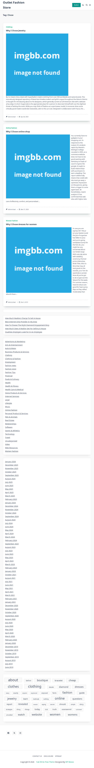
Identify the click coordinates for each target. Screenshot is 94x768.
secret (52, 704)
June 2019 (9, 667)
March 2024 (10, 537)
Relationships (10, 424)
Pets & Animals (11, 417)
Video (7, 444)
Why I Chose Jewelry (15, 30)
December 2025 (11, 465)
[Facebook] (8, 733)
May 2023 (9, 557)
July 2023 (8, 551)
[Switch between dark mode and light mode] (83, 5)
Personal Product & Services (16, 413)
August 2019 (10, 660)
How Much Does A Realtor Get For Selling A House (25, 328)
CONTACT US (37, 756)
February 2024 (11, 540)
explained (34, 693)
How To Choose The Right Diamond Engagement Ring (27, 325)
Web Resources (11, 448)
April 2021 (9, 592)
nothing (46, 699)
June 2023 (9, 554)
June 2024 (9, 527)
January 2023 (10, 571)
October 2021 (10, 575)
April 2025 (9, 492)
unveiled (9, 715)
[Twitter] (14, 733)
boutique (42, 680)
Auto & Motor (10, 348)
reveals (35, 704)
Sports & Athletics (12, 430)
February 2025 (11, 499)
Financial (8, 376)
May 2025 (9, 489)
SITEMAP (58, 756)
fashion (67, 692)
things (27, 709)
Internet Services (12, 396)
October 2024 (10, 513)
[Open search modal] (87, 5)
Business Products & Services (17, 352)
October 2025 (10, 472)
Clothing (9, 27)
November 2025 (11, 468)
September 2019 (12, 657)
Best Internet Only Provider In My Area (21, 322)
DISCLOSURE (48, 756)
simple (73, 704)
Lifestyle (8, 403)
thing (18, 709)
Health (8, 382)
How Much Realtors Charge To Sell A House (23, 318)
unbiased (79, 709)
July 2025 (8, 482)
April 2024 (9, 533)
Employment (10, 362)
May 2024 (9, 530)
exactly (15, 693)
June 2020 (9, 626)
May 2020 (9, 629)
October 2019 (10, 653)
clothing (34, 686)
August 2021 (10, 578)
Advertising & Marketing (15, 341)
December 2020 (11, 605)
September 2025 (12, 475)
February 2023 (11, 568)
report (9, 704)
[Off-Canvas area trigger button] (90, 5)
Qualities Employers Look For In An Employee (23, 332)
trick (46, 709)
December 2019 (11, 646)
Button (76, 5)
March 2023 (10, 564)
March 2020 (10, 636)
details (51, 687)
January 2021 (10, 602)
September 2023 (12, 544)
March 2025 (10, 496)
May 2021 (9, 588)
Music (7, 406)
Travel (7, 437)
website (37, 714)
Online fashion (11, 128)
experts (24, 693)
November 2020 (11, 609)
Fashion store (10, 369)
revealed (23, 704)
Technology (9, 434)
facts (54, 693)
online (60, 698)
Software (8, 427)
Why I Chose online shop (18, 131)
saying (44, 704)
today (37, 709)
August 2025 (10, 479)
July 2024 (8, 523)
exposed (44, 693)
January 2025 (10, 503)
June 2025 (9, 485)
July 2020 (8, 622)
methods (36, 699)
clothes (13, 686)
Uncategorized (11, 441)
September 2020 (12, 616)
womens (72, 714)
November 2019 (11, 650)
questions (77, 698)
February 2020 (11, 640)
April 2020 (9, 633)
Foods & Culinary (12, 379)
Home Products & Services (16, 393)
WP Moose (69, 762)
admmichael (12, 117)
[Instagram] (20, 733)
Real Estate (9, 420)
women (55, 714)
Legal (7, 400)
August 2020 (10, 619)
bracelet (59, 680)
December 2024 (11, 506)
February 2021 (11, 599)
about (13, 680)
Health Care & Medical (14, 389)
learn (25, 699)
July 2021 (8, 581)
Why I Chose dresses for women (21, 224)
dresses (79, 686)
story (81, 704)
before (28, 681)
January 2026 (10, 461)
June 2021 (9, 585)
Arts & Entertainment (14, 345)
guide (82, 692)
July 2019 (8, 664)
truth (55, 709)
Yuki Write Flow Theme (45, 762)
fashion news (10, 365)
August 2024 (10, 520)
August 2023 (10, 547)
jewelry (12, 698)
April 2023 (9, 561)
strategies (9, 709)
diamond (63, 686)
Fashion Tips (10, 372)
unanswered (66, 709)
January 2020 (10, 643)
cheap (72, 680)
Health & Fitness (11, 386)
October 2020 (10, 612)
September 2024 (12, 516)
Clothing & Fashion (13, 359)
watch (21, 714)
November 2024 (11, 509)
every (7, 693)
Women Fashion (12, 221)
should (62, 704)
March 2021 (10, 595)
